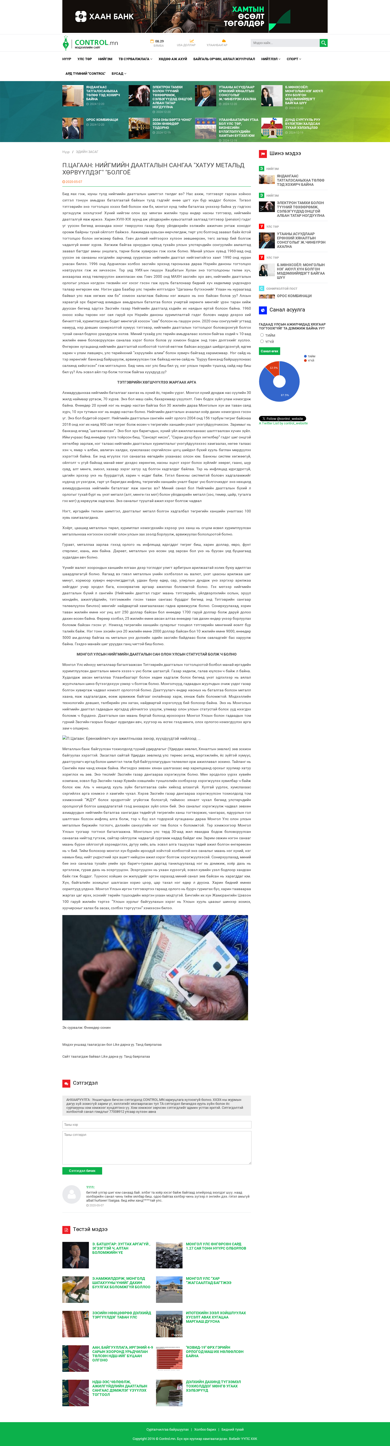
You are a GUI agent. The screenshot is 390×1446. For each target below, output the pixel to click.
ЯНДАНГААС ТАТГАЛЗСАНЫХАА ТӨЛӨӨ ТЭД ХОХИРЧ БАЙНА (300, 180)
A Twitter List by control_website (283, 423)
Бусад (118, 74)
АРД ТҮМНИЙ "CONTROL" (85, 74)
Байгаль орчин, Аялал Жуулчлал (224, 59)
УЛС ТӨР (84, 59)
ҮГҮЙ (269, 342)
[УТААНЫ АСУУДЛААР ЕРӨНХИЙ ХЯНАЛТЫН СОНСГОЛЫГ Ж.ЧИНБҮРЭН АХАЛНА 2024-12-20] (228, 83)
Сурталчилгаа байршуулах (167, 1429)
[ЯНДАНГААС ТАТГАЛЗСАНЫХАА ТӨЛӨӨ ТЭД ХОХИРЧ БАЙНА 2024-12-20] (95, 83)
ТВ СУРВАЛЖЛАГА (134, 59)
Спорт (293, 59)
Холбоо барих (205, 1429)
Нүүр (66, 59)
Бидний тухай (233, 1429)
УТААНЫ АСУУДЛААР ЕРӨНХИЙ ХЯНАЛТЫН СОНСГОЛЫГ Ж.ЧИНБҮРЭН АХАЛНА (301, 240)
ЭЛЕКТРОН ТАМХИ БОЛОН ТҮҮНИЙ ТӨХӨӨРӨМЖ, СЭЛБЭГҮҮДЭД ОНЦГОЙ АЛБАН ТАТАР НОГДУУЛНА (300, 209)
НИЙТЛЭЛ (269, 59)
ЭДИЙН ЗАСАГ (87, 152)
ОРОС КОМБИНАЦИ (294, 296)
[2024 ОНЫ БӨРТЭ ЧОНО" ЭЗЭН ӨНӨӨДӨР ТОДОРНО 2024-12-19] (162, 116)
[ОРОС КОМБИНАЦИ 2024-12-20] (95, 116)
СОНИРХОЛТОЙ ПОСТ (281, 289)
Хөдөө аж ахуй (173, 59)
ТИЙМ (270, 335)
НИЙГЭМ (105, 59)
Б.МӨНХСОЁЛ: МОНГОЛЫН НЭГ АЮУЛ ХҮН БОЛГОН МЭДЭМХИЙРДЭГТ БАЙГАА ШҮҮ (301, 271)
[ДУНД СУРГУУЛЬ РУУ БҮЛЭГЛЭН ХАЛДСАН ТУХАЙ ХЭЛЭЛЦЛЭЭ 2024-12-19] (294, 116)
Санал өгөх (269, 351)
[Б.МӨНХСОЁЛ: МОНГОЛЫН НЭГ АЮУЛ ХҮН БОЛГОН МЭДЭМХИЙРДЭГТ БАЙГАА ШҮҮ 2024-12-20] (294, 83)
